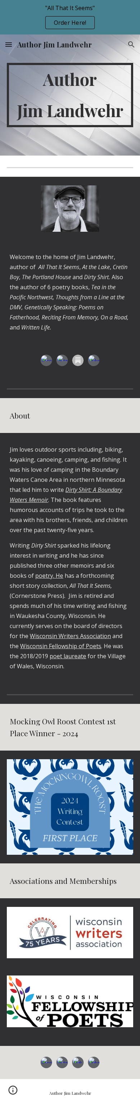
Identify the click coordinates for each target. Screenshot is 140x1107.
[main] (70, 95)
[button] (8, 44)
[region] (70, 17)
